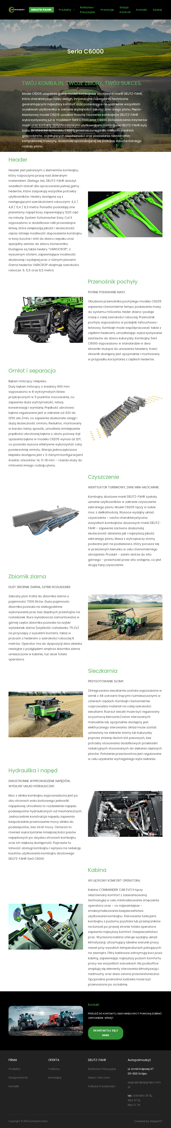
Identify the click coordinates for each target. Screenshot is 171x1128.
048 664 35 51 (143, 1096)
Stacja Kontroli (18, 1078)
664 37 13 (134, 1100)
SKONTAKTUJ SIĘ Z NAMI (105, 1033)
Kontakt (14, 1086)
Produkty (65, 10)
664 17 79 (134, 1105)
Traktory (54, 1069)
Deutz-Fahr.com (99, 1078)
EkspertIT (156, 1121)
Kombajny (54, 1078)
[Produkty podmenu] (74, 10)
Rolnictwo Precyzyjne (102, 1069)
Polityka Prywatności (101, 1086)
